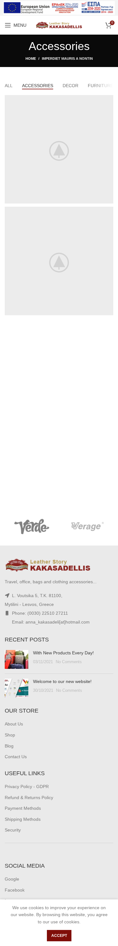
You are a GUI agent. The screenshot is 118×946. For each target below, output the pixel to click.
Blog (9, 745)
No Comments (69, 662)
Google (12, 879)
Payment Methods (23, 808)
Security (13, 829)
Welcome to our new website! (62, 681)
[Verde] (32, 526)
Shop (10, 734)
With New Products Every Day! (63, 652)
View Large (108, 99)
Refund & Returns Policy (29, 797)
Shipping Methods (23, 819)
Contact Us (16, 756)
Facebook (15, 890)
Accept (59, 935)
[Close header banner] (110, 8)
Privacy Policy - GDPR (27, 786)
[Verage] (86, 526)
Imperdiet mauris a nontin (67, 58)
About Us (14, 723)
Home (30, 58)
